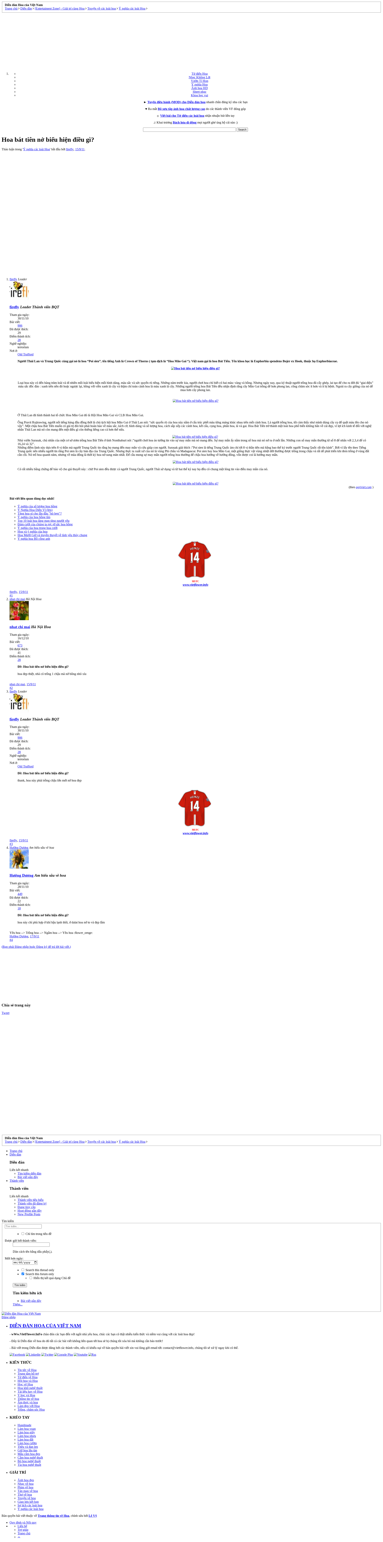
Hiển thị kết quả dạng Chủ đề (52, 1278)
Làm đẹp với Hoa (29, 1406)
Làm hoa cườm (27, 1443)
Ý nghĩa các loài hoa (30, 1509)
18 (19, 908)
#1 (11, 595)
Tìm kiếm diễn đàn (29, 1173)
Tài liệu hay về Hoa (30, 1391)
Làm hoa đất (25, 1439)
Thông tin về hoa (28, 1398)
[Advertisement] (191, 41)
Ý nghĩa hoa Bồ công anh (34, 538)
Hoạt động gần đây (30, 1210)
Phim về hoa (25, 1487)
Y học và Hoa (26, 1395)
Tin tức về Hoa (27, 1370)
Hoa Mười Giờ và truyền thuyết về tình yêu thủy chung (52, 535)
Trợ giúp (23, 1529)
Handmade (24, 1425)
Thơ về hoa (25, 1494)
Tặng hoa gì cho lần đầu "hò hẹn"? (40, 513)
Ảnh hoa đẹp (26, 1480)
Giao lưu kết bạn (28, 1501)
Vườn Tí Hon (199, 81)
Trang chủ (16, 1151)
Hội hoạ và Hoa (28, 1380)
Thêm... (18, 1304)
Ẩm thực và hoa (28, 1402)
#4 (11, 940)
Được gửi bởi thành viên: (21, 1240)
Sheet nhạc (199, 91)
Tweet (5, 1013)
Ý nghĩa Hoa (199, 84)
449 (20, 894)
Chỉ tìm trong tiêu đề (38, 1234)
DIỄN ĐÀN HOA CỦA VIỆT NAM (45, 1325)
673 (20, 645)
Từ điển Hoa (200, 73)
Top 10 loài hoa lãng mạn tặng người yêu (43, 520)
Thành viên (17, 1180)
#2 (11, 688)
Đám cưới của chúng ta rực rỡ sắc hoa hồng (45, 524)
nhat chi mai (17, 684)
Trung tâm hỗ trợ (28, 1373)
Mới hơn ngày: (14, 1258)
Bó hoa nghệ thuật (29, 1461)
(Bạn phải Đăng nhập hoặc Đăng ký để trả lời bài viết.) (36, 946)
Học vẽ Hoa (25, 1384)
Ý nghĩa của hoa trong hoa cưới (37, 528)
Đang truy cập (27, 1207)
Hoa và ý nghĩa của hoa (32, 531)
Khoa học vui (199, 95)
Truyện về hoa (27, 1498)
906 (20, 325)
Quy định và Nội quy (23, 1522)
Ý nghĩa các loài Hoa (36, 149)
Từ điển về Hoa (28, 1377)
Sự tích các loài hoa (30, 1505)
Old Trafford (26, 354)
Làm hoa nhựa (27, 1436)
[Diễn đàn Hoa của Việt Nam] (21, 1313)
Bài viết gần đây (28, 1177)
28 (19, 340)
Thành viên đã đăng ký (32, 1203)
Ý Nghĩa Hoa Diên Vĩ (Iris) (35, 510)
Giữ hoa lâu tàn (27, 1450)
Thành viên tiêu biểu (30, 1200)
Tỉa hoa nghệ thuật (29, 1464)
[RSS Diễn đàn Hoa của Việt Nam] (92, 1354)
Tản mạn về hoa (28, 1491)
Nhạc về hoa (26, 1483)
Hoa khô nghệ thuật (30, 1388)
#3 (11, 844)
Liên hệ (22, 1526)
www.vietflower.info (195, 584)
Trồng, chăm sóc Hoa (31, 1409)
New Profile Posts (29, 1214)
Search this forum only (39, 1274)
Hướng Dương (19, 936)
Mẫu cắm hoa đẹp (29, 1454)
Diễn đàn (15, 1154)
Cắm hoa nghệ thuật (30, 1457)
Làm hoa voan (27, 1428)
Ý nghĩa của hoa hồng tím (34, 517)
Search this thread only (39, 1270)
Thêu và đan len (28, 1446)
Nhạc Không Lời (199, 77)
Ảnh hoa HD (199, 88)
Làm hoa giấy (26, 1432)
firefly (70, 149)
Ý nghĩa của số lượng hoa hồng (37, 506)
